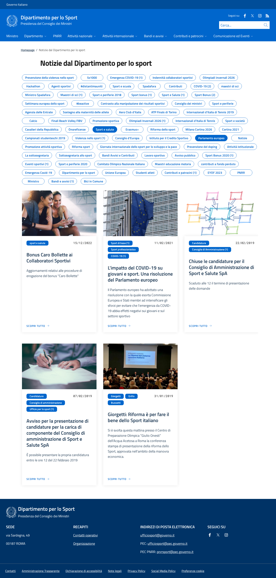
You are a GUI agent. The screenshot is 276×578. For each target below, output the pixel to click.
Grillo (131, 396)
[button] (193, 571)
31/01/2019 (163, 396)
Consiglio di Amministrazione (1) (210, 249)
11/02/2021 (163, 243)
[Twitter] (251, 15)
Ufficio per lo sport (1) (42, 409)
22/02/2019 (245, 243)
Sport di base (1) (120, 243)
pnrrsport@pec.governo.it (175, 551)
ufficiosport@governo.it (157, 535)
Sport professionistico (123, 249)
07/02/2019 (82, 396)
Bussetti (116, 403)
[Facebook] (243, 15)
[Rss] (266, 15)
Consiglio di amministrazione (46, 403)
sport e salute (37, 243)
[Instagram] (258, 15)
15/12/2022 (82, 243)
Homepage (28, 50)
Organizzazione (84, 543)
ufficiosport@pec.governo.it (167, 543)
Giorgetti (116, 396)
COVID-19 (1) (118, 256)
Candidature (199, 243)
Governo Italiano (16, 4)
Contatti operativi (85, 535)
